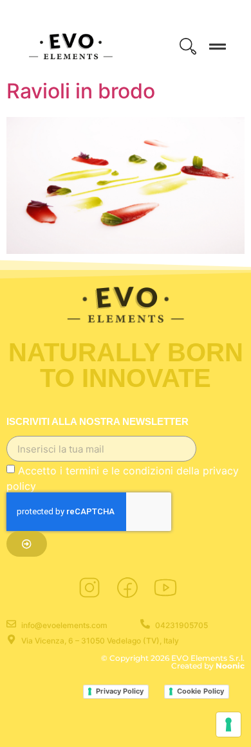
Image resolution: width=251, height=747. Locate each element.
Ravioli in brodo (80, 91)
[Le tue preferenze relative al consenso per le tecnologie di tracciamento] (228, 724)
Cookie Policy (200, 691)
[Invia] (26, 544)
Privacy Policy (120, 691)
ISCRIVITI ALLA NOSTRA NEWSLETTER (97, 422)
